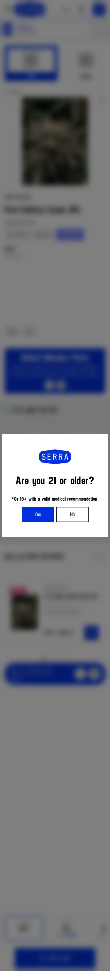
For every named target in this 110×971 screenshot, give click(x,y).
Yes (37, 514)
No (72, 514)
